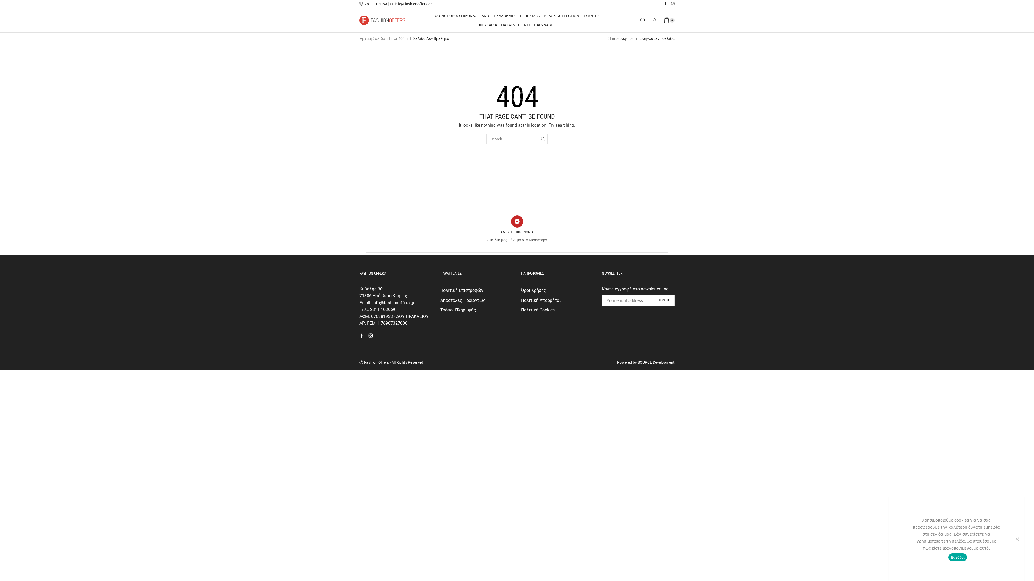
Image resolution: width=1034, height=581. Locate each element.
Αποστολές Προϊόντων (462, 300)
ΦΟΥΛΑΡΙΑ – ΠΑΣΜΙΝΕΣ (499, 25)
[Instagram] (673, 4)
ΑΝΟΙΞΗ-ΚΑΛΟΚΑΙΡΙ (498, 16)
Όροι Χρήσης (533, 290)
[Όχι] (1017, 539)
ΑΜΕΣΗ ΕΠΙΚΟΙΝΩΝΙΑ (517, 232)
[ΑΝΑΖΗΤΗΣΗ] (543, 139)
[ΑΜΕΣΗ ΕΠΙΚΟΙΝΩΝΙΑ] (517, 221)
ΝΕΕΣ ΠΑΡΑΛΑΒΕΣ (539, 25)
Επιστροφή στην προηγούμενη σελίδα (642, 38)
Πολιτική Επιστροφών (461, 290)
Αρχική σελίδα (372, 38)
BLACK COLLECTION (561, 16)
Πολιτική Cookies (538, 310)
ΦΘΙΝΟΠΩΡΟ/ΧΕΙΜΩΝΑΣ (456, 16)
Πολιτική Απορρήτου (541, 300)
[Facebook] (666, 4)
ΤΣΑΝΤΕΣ (591, 16)
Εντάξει (957, 557)
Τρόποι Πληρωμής (458, 310)
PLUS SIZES (530, 16)
